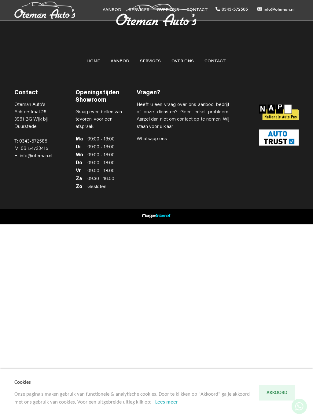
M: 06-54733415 (31, 148)
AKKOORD (277, 392)
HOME (93, 61)
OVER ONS (168, 10)
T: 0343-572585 (30, 141)
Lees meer (166, 402)
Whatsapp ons (152, 138)
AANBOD (112, 10)
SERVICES (139, 10)
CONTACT (197, 10)
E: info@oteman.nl (33, 156)
